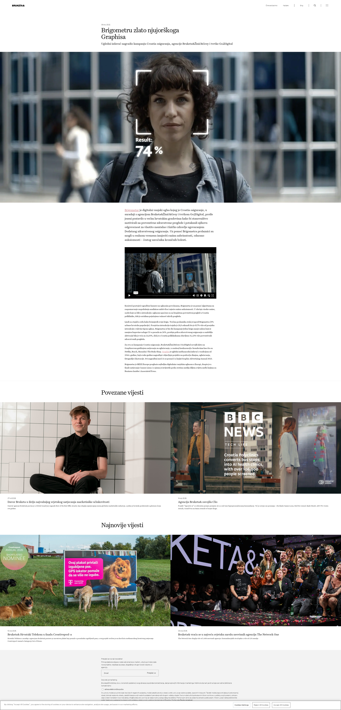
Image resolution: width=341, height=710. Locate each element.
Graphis (165, 351)
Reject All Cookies (261, 705)
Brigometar (132, 210)
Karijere (286, 5)
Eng (301, 5)
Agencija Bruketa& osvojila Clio (197, 502)
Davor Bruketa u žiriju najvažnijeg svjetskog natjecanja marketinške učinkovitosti (58, 502)
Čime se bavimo (271, 5)
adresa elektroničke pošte (114, 689)
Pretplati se (151, 673)
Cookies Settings (242, 705)
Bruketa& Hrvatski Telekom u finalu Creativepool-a (40, 634)
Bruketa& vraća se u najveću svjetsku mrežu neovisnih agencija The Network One (228, 634)
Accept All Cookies (281, 705)
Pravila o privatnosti (186, 700)
